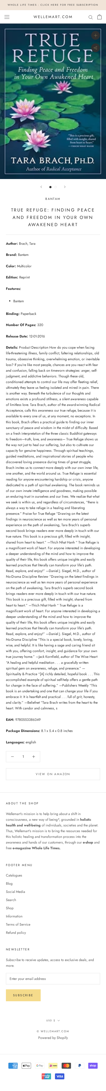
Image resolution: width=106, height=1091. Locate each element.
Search (11, 899)
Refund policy (16, 932)
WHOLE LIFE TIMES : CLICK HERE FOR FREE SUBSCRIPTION (53, 5)
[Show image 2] (55, 187)
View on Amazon (53, 774)
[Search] (90, 17)
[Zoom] (95, 35)
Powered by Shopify (53, 1037)
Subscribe (23, 995)
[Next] (65, 187)
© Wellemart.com (53, 1031)
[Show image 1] (50, 187)
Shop (10, 908)
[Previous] (41, 187)
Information (14, 916)
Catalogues (14, 875)
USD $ (50, 1020)
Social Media (15, 891)
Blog (9, 883)
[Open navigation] (6, 17)
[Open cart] (99, 16)
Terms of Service (18, 924)
